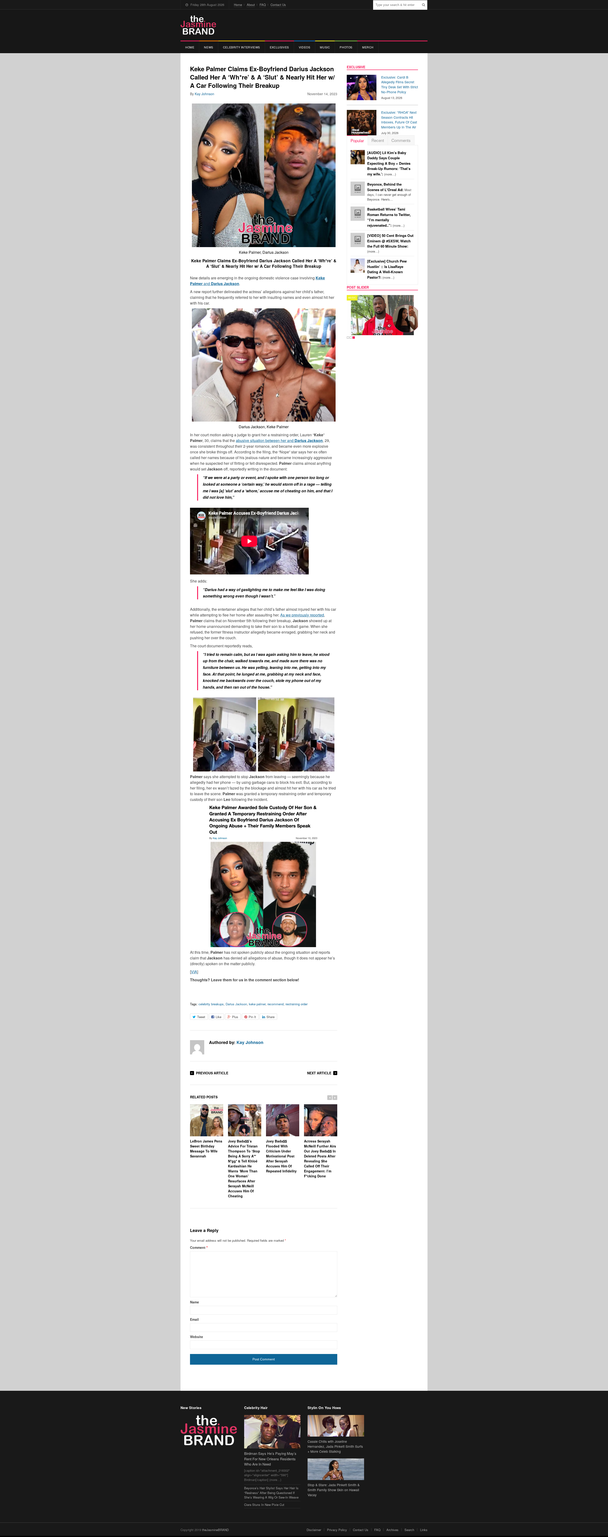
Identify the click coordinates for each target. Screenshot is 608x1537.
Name (194, 1302)
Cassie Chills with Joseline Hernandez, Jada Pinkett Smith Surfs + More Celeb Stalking (335, 1446)
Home (238, 4)
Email (194, 1319)
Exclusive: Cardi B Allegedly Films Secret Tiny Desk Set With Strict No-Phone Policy (399, 84)
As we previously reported (302, 615)
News (208, 47)
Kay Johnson (204, 93)
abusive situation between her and (279, 440)
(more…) (388, 163)
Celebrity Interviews (241, 47)
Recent (377, 140)
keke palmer (257, 1004)
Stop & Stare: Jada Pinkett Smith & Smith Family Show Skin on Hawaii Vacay (334, 1489)
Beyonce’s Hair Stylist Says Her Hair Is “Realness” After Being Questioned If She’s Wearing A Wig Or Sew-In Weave (271, 1492)
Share (270, 1017)
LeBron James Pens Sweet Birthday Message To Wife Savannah (206, 1148)
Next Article (319, 1073)
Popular (357, 140)
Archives (392, 1529)
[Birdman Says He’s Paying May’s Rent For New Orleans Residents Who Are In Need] (272, 1431)
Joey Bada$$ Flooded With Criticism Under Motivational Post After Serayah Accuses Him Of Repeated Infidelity (281, 1156)
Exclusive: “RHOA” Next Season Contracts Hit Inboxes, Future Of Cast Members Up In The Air (399, 119)
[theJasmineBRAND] (198, 25)
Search (409, 1529)
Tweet (201, 1017)
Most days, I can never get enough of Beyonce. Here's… (389, 192)
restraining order (296, 1004)
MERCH (368, 47)
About (251, 4)
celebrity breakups (211, 1004)
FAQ (263, 4)
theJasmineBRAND (215, 1530)
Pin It (252, 1017)
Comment (199, 1247)
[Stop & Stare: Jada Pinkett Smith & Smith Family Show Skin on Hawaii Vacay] (336, 1469)
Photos (346, 47)
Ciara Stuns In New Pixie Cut (264, 1504)
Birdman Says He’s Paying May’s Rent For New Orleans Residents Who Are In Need (270, 1458)
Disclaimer (314, 1529)
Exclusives (279, 47)
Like (218, 1017)
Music (325, 47)
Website (196, 1336)
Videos (304, 47)
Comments (401, 140)
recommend (275, 1004)
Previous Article (212, 1073)
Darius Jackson (236, 1004)
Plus (235, 1017)
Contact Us (278, 4)
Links (424, 1529)
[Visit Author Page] (197, 1047)
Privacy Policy (337, 1529)
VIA (194, 971)
